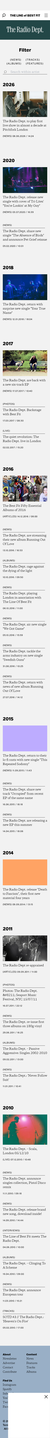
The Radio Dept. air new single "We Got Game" (24, 627)
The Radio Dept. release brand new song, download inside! (24, 1212)
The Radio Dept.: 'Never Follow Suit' (25, 1078)
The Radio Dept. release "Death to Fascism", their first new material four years (25, 894)
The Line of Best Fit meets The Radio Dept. (24, 1239)
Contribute (10, 1372)
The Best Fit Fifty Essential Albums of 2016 (22, 508)
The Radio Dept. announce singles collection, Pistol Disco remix (24, 1183)
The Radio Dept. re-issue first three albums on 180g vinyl (23, 1024)
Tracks (8, 1311)
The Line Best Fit (25, 15)
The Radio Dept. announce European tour (22, 1292)
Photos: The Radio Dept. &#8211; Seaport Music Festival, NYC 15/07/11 (20, 995)
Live (6, 430)
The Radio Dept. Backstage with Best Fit (22, 412)
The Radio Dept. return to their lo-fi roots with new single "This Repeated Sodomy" (25, 760)
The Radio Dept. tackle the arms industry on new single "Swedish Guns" (23, 655)
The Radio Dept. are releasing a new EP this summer (25, 823)
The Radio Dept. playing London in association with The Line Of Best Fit (22, 597)
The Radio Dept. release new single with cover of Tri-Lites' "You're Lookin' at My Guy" (23, 201)
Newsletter (10, 1359)
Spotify (7, 1389)
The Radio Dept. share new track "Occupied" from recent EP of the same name (23, 794)
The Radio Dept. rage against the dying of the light (23, 569)
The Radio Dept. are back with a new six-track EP (24, 382)
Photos (9, 404)
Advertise (9, 1363)
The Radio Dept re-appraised (23, 965)
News (7, 136)
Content (31, 1354)
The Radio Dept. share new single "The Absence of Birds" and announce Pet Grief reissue (25, 235)
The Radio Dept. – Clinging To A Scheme (24, 1265)
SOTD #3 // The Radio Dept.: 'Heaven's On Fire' (23, 1319)
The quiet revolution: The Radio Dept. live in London (22, 439)
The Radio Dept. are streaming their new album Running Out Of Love (24, 539)
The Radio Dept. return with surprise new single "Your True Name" (24, 308)
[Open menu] (46, 15)
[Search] (4, 15)
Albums (9, 560)
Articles (10, 516)
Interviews (11, 1230)
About (7, 1354)
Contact (8, 1367)
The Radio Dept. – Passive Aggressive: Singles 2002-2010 (25, 1051)
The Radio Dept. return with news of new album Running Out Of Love (23, 686)
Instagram (9, 1385)
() (15, 59)
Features (31, 1363)
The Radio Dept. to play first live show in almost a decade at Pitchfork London (24, 125)
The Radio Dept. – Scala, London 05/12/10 (20, 1151)
